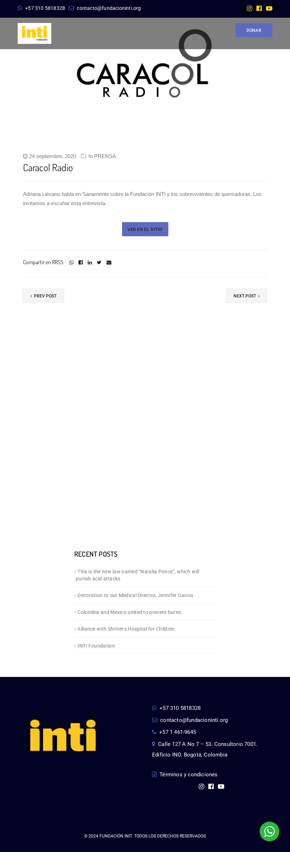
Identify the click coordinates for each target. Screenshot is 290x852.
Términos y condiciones (189, 774)
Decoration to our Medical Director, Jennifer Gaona (135, 595)
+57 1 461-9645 (177, 732)
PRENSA (105, 156)
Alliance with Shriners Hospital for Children (126, 629)
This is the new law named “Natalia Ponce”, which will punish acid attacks (137, 575)
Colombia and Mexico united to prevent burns (129, 612)
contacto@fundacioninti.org (109, 8)
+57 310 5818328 (45, 8)
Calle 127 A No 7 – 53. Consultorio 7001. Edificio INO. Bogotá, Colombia (204, 749)
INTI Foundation (96, 646)
